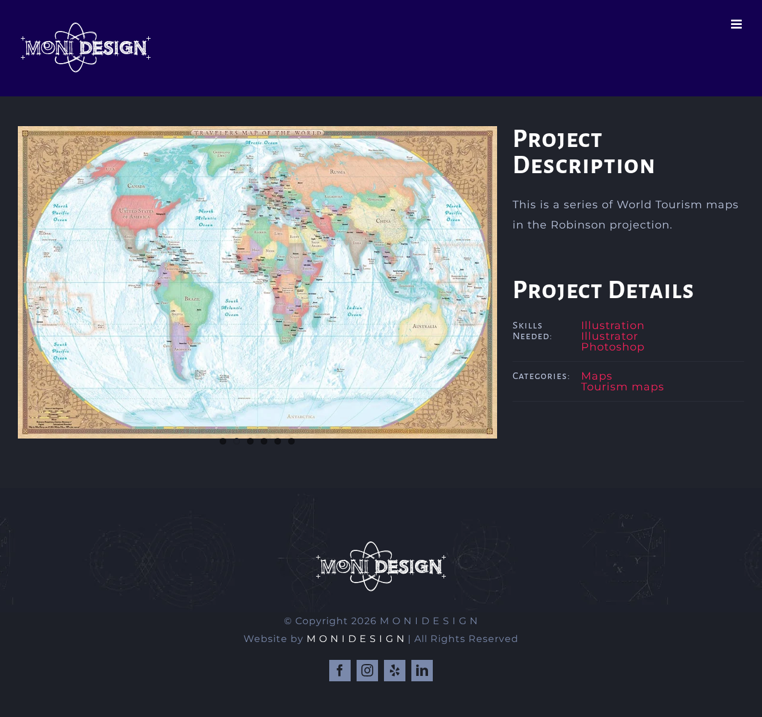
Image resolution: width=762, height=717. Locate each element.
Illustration (613, 325)
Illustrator (609, 336)
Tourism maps (622, 386)
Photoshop (613, 346)
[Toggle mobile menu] (737, 24)
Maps (597, 376)
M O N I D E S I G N (356, 638)
